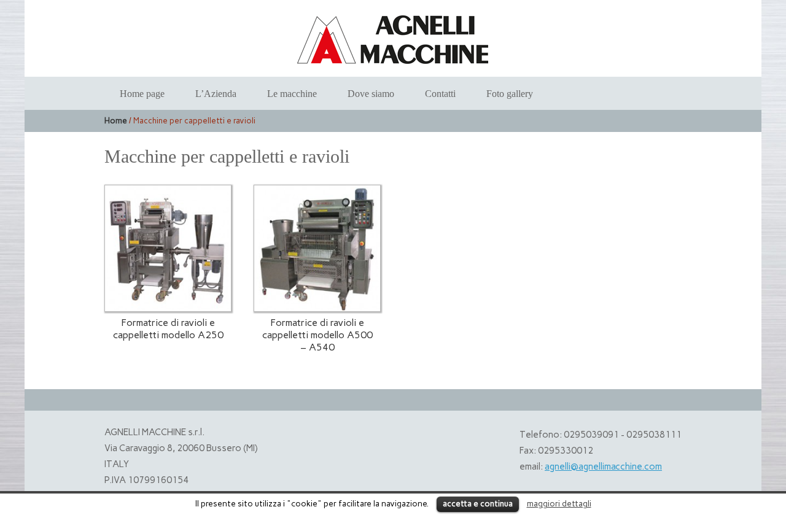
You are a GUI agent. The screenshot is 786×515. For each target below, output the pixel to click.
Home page (142, 93)
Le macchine (292, 93)
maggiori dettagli (559, 503)
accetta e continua (478, 503)
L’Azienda (215, 93)
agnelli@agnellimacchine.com (603, 466)
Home (115, 120)
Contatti (440, 93)
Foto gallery (509, 93)
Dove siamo (371, 93)
